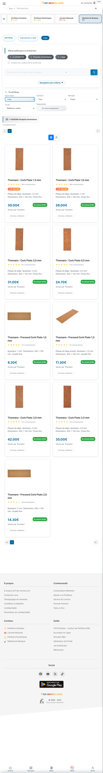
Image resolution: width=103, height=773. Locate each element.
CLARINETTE (18, 57)
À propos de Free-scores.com (17, 591)
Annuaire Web (60, 637)
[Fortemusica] (42, 701)
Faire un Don (59, 608)
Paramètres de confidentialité (17, 612)
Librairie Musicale (15, 632)
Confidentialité (10, 608)
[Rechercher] (95, 8)
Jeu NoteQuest (60, 645)
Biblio (51, 771)
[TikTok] (62, 674)
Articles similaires (17, 216)
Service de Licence (62, 599)
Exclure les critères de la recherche (26, 63)
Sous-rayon (9, 96)
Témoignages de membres (15, 599)
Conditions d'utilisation (14, 603)
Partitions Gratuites (16, 628)
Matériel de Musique (16, 641)
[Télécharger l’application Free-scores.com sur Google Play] (51, 684)
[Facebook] (40, 674)
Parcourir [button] (31, 771)
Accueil (10, 771)
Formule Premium (61, 603)
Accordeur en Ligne (62, 632)
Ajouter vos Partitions (63, 595)
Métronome (58, 650)
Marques (71, 96)
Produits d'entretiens (42, 57)
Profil (93, 771)
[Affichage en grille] (51, 137)
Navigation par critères (50, 83)
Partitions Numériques (17, 637)
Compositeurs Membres (64, 591)
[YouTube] (48, 674)
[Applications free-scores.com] (3, 19)
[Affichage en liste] (56, 137)
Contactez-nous (11, 595)
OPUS (72, 771)
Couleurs (39, 96)
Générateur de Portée (63, 641)
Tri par (7, 105)
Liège (63, 57)
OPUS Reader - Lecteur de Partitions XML (72, 628)
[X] (55, 674)
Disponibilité (41, 104)
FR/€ (99, 2)
